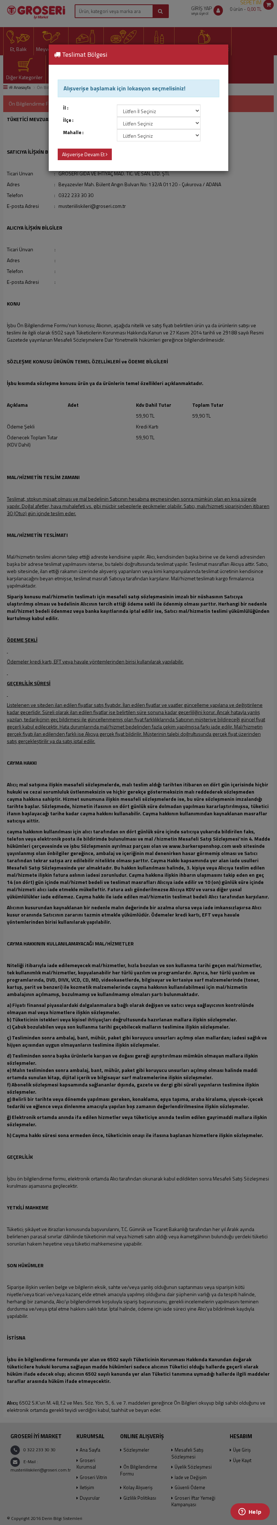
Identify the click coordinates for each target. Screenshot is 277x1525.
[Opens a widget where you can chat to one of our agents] (250, 1512)
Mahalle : (73, 132)
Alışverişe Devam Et (84, 154)
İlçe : (68, 120)
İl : (66, 107)
